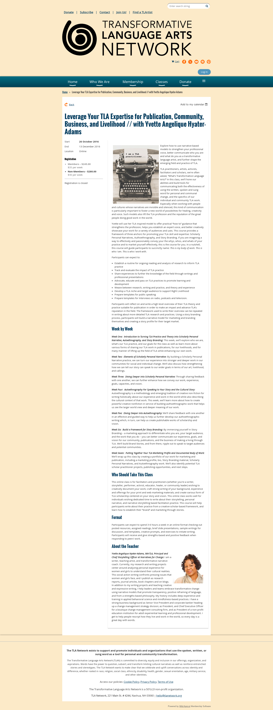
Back (71, 104)
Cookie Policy (131, 682)
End (67, 146)
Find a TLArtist (142, 12)
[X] (190, 62)
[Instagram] (203, 62)
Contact (105, 12)
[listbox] (194, 104)
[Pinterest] (209, 62)
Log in (204, 71)
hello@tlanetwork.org (169, 695)
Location (69, 151)
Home (65, 92)
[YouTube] (196, 62)
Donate (69, 12)
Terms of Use (165, 682)
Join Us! (121, 12)
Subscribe (86, 12)
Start (67, 141)
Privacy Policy (148, 682)
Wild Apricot (184, 706)
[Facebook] (184, 62)
